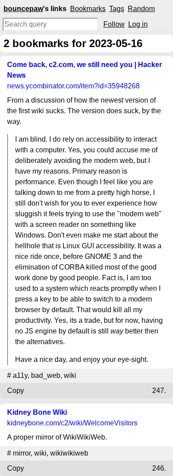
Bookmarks (88, 8)
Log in (138, 24)
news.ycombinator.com (73, 86)
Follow (114, 24)
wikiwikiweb (69, 453)
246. (159, 468)
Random (141, 8)
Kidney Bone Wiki (37, 412)
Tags (116, 8)
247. (159, 390)
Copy (15, 390)
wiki (70, 375)
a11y (20, 375)
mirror (22, 453)
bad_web (45, 375)
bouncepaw (23, 8)
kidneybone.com (72, 423)
